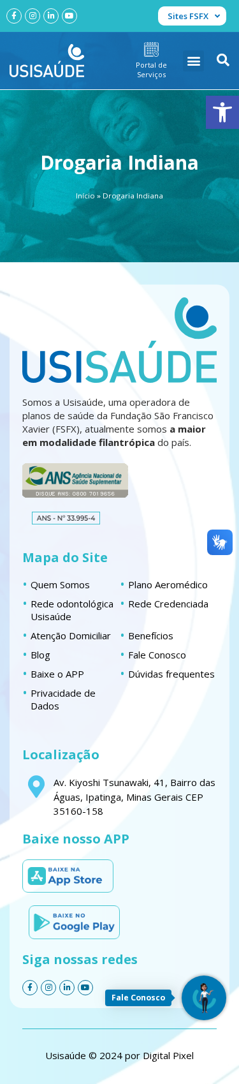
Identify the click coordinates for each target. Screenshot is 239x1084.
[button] (222, 112)
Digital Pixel (168, 1055)
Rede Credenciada (168, 603)
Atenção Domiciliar (71, 635)
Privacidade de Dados (63, 699)
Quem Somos (60, 584)
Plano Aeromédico (168, 584)
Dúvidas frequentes (171, 673)
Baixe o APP (57, 673)
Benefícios (150, 635)
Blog (40, 654)
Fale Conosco (157, 654)
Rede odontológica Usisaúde (72, 610)
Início (85, 195)
